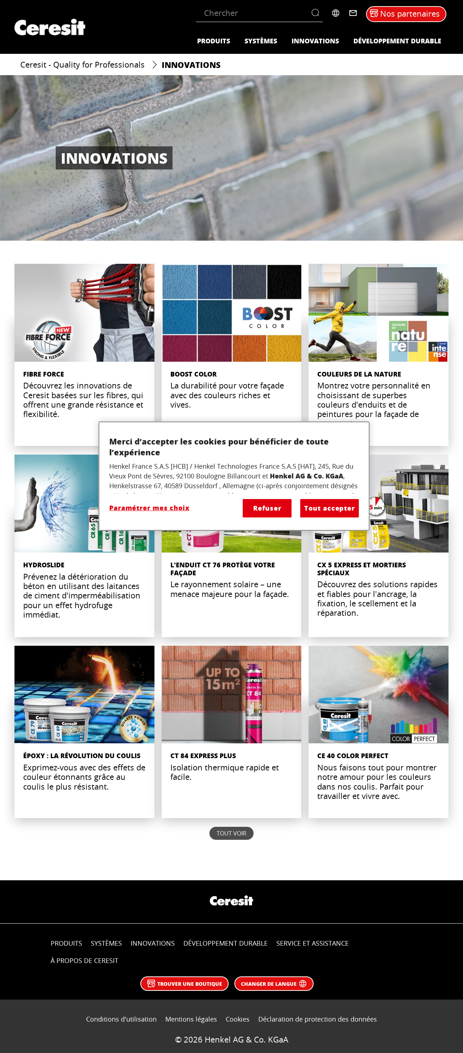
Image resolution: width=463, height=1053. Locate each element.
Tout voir (231, 833)
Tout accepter (329, 508)
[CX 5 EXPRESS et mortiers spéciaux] (379, 546)
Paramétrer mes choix (149, 507)
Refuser (267, 508)
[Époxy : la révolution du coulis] (84, 732)
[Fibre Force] (84, 355)
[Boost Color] (232, 355)
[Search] (317, 13)
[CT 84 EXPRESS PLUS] (232, 732)
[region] (234, 476)
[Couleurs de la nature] (379, 355)
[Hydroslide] (84, 546)
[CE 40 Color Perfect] (379, 732)
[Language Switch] (335, 13)
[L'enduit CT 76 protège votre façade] (232, 546)
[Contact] (353, 13)
